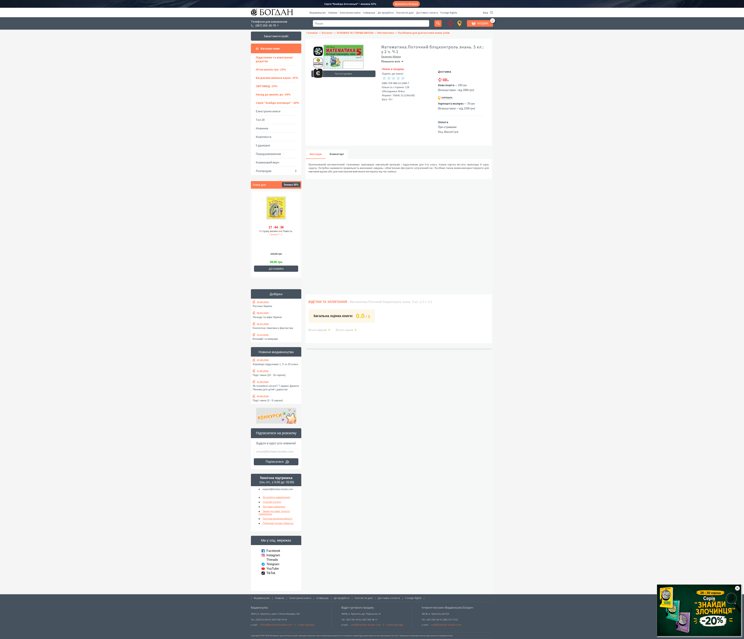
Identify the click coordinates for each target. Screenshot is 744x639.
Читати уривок (343, 73)
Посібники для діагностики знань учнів (424, 32)
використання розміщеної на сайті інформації (388, 635)
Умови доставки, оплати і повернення (274, 512)
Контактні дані (405, 12)
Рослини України (262, 306)
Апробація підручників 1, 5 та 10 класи (275, 364)
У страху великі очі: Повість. (276, 231)
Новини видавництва (276, 352)
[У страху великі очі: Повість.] (276, 210)
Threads (272, 559)
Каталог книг (270, 48)
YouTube (272, 568)
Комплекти (263, 137)
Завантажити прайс (276, 36)
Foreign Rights (448, 12)
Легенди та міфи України (267, 317)
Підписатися (275, 461)
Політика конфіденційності (277, 518)
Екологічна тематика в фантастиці (273, 328)
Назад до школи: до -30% (273, 94)
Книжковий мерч (267, 162)
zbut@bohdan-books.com (365, 624)
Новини (332, 12)
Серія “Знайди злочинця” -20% (277, 103)
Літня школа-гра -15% (271, 69)
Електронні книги (350, 12)
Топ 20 (260, 120)
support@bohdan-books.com (277, 489)
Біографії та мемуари (265, 338)
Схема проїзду (305, 624)
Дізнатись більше (406, 4)
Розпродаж (263, 171)
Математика (385, 32)
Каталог (327, 32)
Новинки (262, 128)
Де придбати (386, 12)
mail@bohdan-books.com (446, 624)
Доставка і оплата (427, 12)
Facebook (273, 550)
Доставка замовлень (274, 506)
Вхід (485, 12)
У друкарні (263, 145)
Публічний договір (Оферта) (278, 523)
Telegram (272, 564)
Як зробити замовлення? (276, 497)
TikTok (270, 573)
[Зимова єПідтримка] (316, 50)
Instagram (273, 555)
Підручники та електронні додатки (274, 59)
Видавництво (318, 12)
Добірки (276, 294)
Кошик (482, 23)
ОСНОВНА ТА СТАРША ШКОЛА (355, 32)
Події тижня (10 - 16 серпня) (269, 375)
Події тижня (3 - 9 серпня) (268, 400)
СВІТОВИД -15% (266, 86)
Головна (312, 32)
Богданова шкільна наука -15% (277, 78)
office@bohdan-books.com (276, 624)
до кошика (276, 268)
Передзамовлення (268, 154)
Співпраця (369, 12)
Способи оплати (272, 502)
